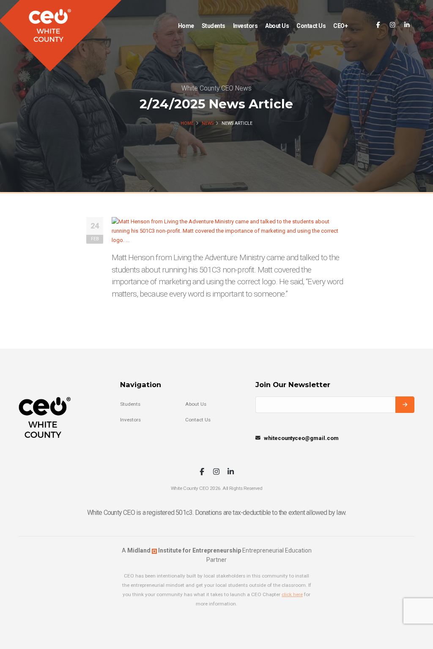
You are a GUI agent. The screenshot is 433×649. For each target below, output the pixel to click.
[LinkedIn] (407, 25)
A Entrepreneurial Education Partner (217, 555)
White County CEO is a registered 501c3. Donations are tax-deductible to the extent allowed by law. (216, 513)
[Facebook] (378, 25)
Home (186, 25)
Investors (245, 25)
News (208, 123)
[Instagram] (393, 25)
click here (292, 594)
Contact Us (311, 25)
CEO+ (340, 25)
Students (213, 25)
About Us (277, 25)
